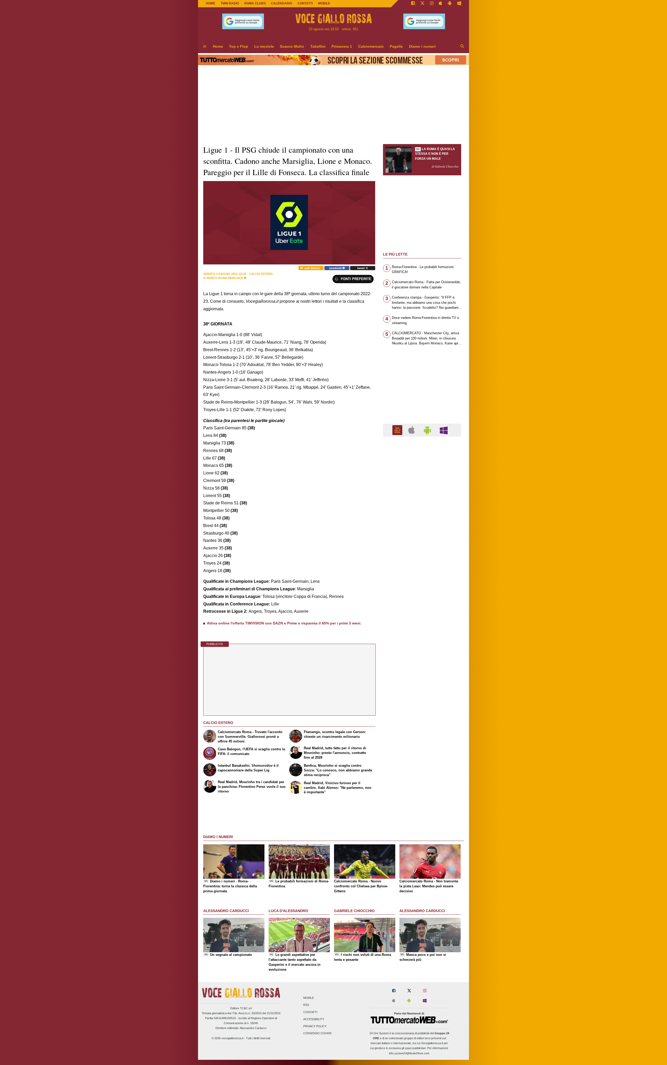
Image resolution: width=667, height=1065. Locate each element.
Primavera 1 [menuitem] (341, 46)
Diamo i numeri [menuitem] (422, 46)
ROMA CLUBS (255, 3)
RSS (306, 1005)
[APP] (398, 430)
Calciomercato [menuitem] (371, 46)
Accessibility (313, 1019)
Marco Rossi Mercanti (225, 278)
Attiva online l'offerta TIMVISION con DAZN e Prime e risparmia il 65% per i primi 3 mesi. (284, 623)
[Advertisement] (422, 642)
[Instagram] (431, 3)
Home (210, 3)
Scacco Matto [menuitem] (292, 46)
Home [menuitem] (218, 46)
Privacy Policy (314, 1026)
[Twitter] (422, 3)
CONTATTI (305, 3)
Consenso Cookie (317, 1033)
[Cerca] (462, 47)
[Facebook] (413, 3)
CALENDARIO (281, 3)
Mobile (308, 998)
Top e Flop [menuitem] (238, 46)
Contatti (310, 1012)
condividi (336, 268)
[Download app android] (449, 3)
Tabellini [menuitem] (317, 46)
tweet (361, 268)
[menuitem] (204, 47)
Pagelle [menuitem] (396, 46)
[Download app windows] (459, 3)
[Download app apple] (440, 3)
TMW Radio (230, 3)
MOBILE (324, 3)
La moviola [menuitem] (264, 46)
